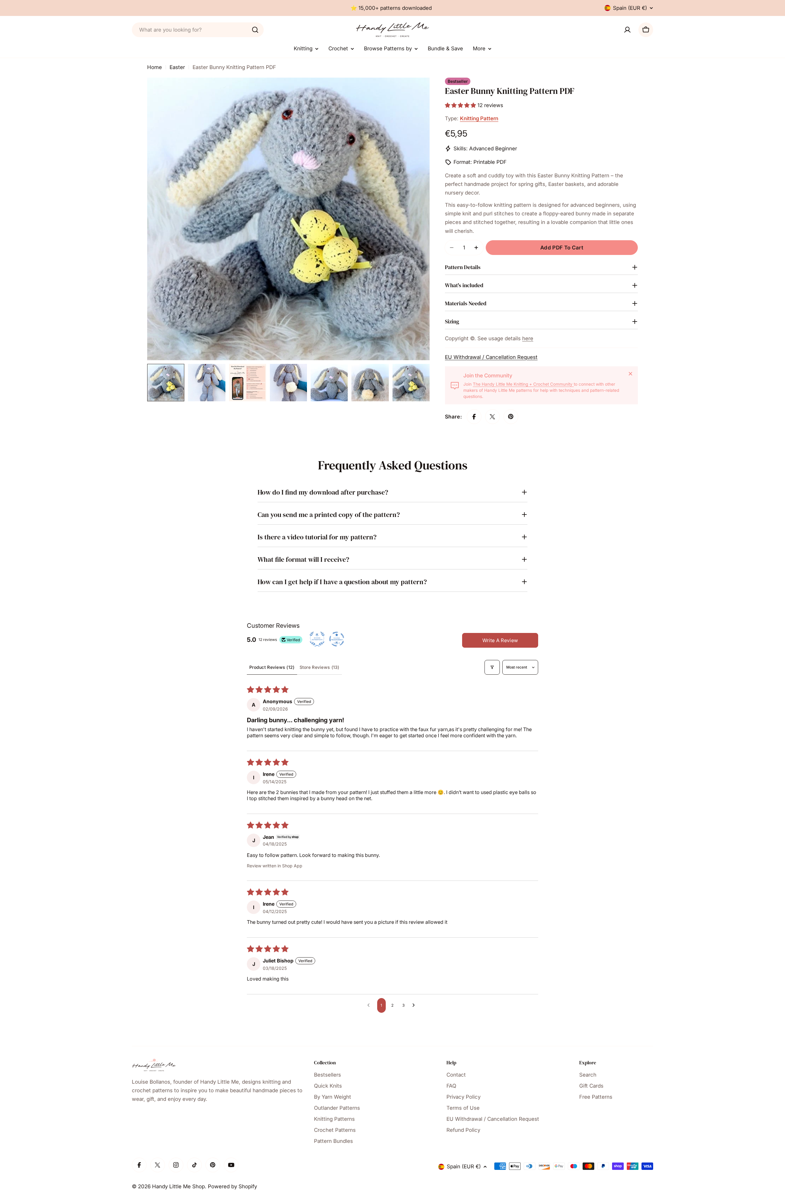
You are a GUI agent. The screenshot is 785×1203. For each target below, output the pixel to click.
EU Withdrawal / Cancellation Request (491, 357)
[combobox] (198, 29)
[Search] (255, 29)
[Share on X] (492, 416)
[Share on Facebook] (474, 416)
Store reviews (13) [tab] (319, 667)
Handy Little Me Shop (178, 1186)
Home (154, 67)
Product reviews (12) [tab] (272, 667)
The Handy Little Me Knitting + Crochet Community (523, 384)
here (527, 338)
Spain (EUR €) (630, 8)
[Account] (627, 29)
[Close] (630, 374)
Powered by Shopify (232, 1186)
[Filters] (492, 667)
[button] (461, 105)
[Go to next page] (415, 1005)
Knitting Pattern (479, 118)
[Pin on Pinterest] (511, 416)
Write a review (500, 640)
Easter (177, 67)
